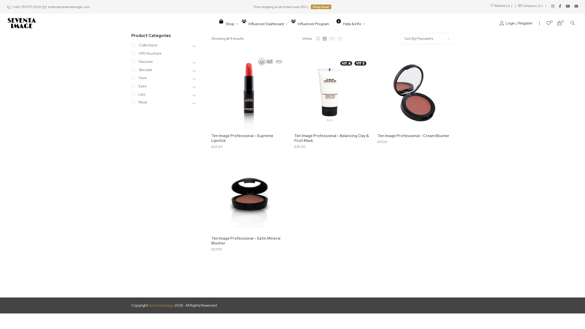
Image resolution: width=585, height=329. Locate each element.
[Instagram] (552, 6)
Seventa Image (161, 305)
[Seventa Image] (22, 23)
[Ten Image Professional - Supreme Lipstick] (249, 91)
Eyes (142, 86)
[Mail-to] (576, 6)
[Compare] (278, 65)
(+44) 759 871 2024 (26, 7)
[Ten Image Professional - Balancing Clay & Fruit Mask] (332, 91)
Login (510, 23)
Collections (148, 45)
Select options (252, 128)
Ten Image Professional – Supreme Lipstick (242, 138)
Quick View (278, 78)
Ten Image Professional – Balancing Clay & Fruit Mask (331, 138)
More (143, 102)
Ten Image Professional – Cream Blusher (413, 135)
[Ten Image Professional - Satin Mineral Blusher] (249, 194)
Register (525, 23)
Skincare (145, 69)
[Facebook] (560, 6)
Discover (146, 61)
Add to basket (334, 128)
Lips (142, 94)
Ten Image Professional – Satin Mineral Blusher (245, 241)
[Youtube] (568, 6)
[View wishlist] (548, 23)
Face (143, 77)
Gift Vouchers (150, 53)
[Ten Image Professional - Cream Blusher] (416, 91)
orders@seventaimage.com (69, 7)
